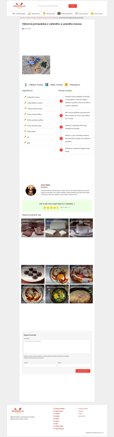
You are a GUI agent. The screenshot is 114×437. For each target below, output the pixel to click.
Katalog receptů (20, 13)
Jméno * (26, 362)
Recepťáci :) (44, 187)
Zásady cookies (83, 408)
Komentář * (27, 338)
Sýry (56, 423)
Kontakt (81, 411)
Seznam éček (98, 13)
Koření (57, 418)
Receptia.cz (22, 17)
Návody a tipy (50, 13)
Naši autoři (82, 416)
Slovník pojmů (83, 13)
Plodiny (57, 413)
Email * (59, 362)
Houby (57, 421)
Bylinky (57, 416)
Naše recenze (36, 13)
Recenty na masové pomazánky (50, 17)
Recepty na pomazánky (36, 17)
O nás (80, 413)
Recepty (28, 17)
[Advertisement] (57, 42)
